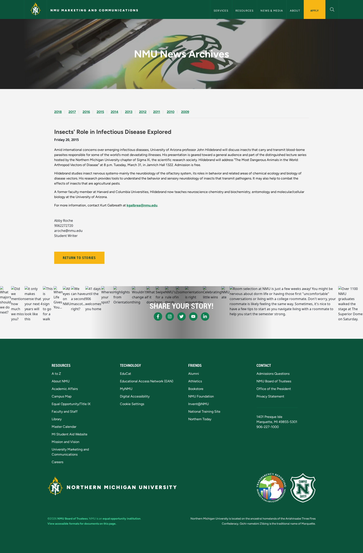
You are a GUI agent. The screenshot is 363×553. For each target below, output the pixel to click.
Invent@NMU (198, 404)
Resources (244, 10)
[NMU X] (181, 316)
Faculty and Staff (65, 411)
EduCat (125, 374)
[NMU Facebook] (158, 316)
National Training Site (204, 411)
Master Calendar (64, 427)
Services (221, 10)
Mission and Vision (65, 442)
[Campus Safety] (303, 487)
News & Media (271, 10)
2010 (170, 112)
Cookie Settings (132, 404)
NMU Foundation (201, 396)
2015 (100, 112)
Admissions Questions (272, 374)
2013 (128, 112)
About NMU (61, 381)
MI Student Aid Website (69, 434)
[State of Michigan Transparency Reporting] (271, 487)
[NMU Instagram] (170, 316)
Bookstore (195, 389)
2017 (72, 112)
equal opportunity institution (122, 518)
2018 (58, 112)
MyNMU (126, 389)
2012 (142, 112)
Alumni (193, 374)
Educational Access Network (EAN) (146, 381)
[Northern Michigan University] (35, 9)
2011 (156, 112)
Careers (57, 462)
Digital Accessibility (135, 396)
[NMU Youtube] (193, 316)
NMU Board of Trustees (273, 381)
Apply (314, 10)
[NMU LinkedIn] (205, 316)
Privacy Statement (270, 396)
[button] (332, 9)
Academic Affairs (65, 389)
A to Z (56, 374)
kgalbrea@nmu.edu (142, 205)
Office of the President (273, 389)
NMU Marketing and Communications (94, 10)
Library (57, 419)
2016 (86, 112)
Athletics (195, 381)
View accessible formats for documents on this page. (81, 523)
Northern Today (199, 419)
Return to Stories (79, 257)
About (295, 10)
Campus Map (61, 396)
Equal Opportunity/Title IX (71, 404)
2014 (114, 112)
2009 (185, 112)
